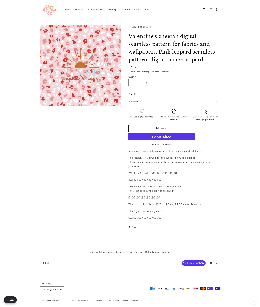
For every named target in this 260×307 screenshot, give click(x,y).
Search (119, 252)
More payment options (162, 144)
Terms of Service (134, 252)
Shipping (145, 72)
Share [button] (135, 227)
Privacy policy (82, 300)
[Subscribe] (90, 262)
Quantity (132, 77)
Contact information (130, 300)
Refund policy (152, 252)
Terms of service (97, 300)
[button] (78, 9)
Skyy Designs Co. (53, 300)
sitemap (166, 252)
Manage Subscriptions (101, 252)
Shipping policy (113, 300)
